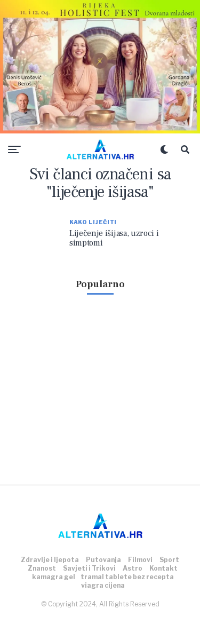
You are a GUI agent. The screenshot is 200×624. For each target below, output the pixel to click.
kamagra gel (53, 577)
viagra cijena (103, 585)
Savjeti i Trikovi (89, 568)
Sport (169, 560)
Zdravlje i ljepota (50, 560)
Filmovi (140, 560)
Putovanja (103, 560)
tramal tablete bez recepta (127, 577)
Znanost (42, 568)
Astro (132, 568)
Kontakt (163, 568)
